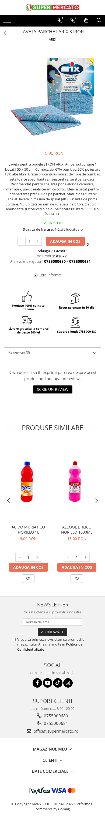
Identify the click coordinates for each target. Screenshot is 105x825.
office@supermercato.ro (55, 731)
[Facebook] (37, 683)
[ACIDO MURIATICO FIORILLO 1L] (28, 481)
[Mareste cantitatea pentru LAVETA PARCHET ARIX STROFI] (38, 241)
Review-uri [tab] (19, 352)
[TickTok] (57, 683)
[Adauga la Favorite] (28, 578)
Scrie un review (52, 389)
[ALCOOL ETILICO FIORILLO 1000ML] (76, 481)
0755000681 (55, 723)
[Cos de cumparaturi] (86, 20)
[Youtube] (47, 683)
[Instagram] (68, 683)
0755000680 (55, 715)
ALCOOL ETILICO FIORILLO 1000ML (76, 529)
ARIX (52, 39)
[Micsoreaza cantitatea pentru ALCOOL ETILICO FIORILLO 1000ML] (68, 557)
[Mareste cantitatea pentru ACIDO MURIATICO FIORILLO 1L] (37, 557)
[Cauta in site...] (99, 20)
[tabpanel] (52, 96)
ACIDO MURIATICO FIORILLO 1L (28, 529)
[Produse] (7, 22)
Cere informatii (50, 275)
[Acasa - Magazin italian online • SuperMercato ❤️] (52, 7)
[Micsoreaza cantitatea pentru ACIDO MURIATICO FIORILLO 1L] (19, 557)
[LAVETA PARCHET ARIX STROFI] (52, 96)
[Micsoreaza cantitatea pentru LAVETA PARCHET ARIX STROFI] (22, 241)
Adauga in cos (65, 241)
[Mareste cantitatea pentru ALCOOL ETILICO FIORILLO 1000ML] (86, 557)
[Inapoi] (4, 33)
